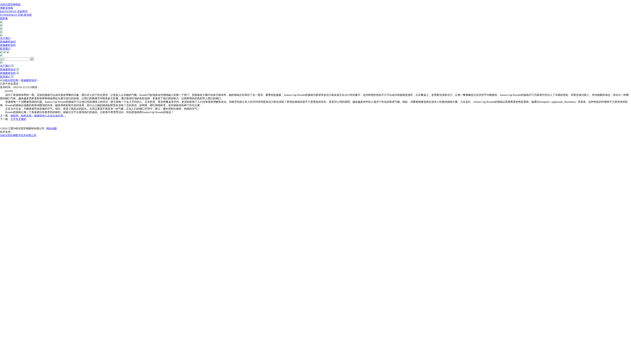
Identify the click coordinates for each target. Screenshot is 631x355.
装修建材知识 (8, 41)
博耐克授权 (6, 8)
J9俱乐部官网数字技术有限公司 (18, 135)
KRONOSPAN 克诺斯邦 (14, 11)
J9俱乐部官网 (10, 80)
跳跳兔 (4, 18)
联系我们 (5, 48)
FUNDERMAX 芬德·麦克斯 (16, 14)
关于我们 (5, 38)
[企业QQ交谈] (1, 22)
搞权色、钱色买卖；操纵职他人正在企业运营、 (38, 115)
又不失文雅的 (18, 119)
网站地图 (51, 128)
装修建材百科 (8, 45)
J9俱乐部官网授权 (10, 4)
